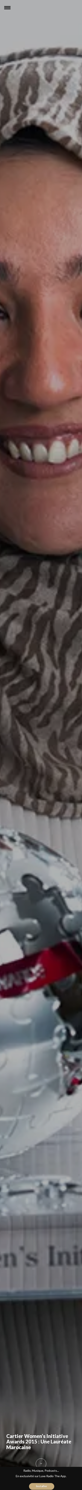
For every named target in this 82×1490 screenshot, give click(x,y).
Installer (41, 1486)
